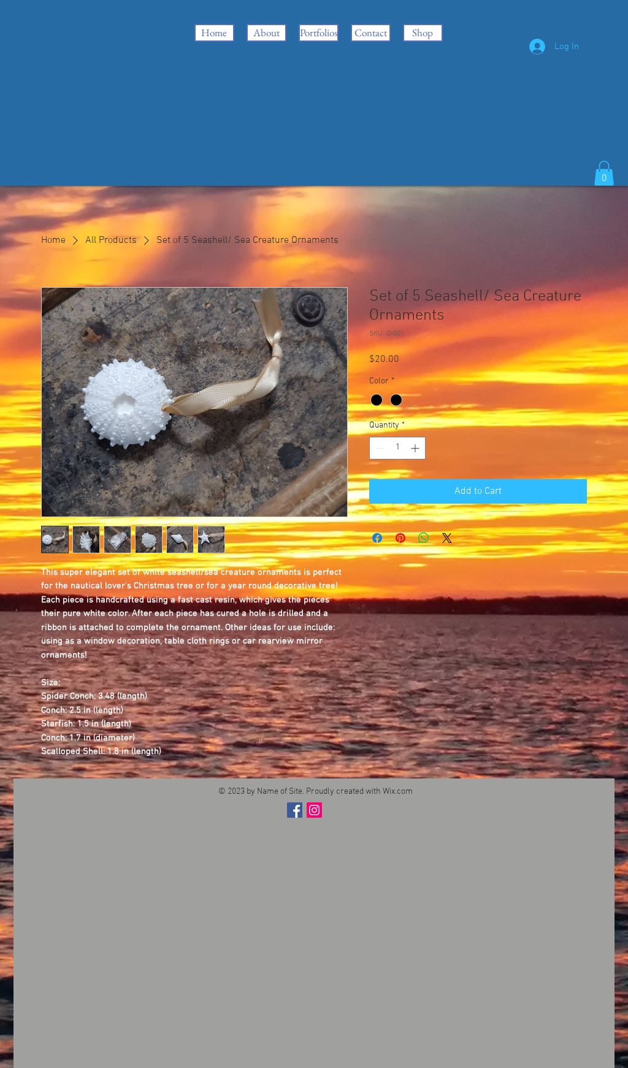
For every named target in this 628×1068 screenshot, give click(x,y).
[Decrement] (378, 448)
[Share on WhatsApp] (423, 538)
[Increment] (416, 448)
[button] (604, 173)
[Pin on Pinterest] (400, 538)
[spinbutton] (397, 448)
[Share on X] (447, 538)
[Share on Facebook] (377, 538)
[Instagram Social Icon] (314, 810)
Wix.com (398, 791)
